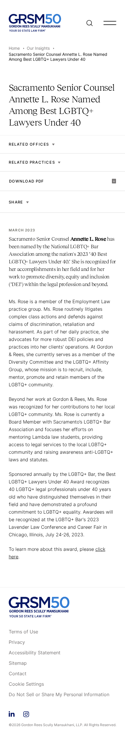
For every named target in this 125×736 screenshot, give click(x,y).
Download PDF (26, 181)
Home (14, 48)
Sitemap (18, 663)
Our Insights (38, 48)
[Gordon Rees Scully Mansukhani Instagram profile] (26, 713)
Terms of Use (23, 632)
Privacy (17, 642)
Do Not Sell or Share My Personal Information (59, 694)
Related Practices (32, 162)
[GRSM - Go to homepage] (35, 23)
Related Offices (29, 144)
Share (16, 202)
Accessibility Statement (34, 652)
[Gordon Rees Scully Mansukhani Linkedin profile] (12, 713)
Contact (17, 673)
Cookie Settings (26, 684)
